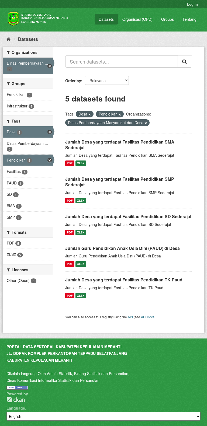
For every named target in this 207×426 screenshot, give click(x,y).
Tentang (189, 19)
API (130, 317)
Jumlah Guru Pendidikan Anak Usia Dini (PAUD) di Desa (122, 248)
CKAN (15, 400)
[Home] (8, 38)
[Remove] (89, 114)
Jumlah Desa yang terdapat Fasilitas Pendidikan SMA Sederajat (119, 145)
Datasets (106, 19)
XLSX (80, 163)
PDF (70, 163)
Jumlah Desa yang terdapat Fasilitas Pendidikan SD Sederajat (128, 216)
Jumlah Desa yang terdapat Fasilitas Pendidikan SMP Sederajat (119, 182)
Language (15, 408)
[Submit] (185, 61)
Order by (73, 80)
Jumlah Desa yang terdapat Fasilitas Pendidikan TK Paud (123, 280)
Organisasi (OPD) (137, 19)
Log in (192, 4)
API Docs (147, 317)
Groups (167, 19)
